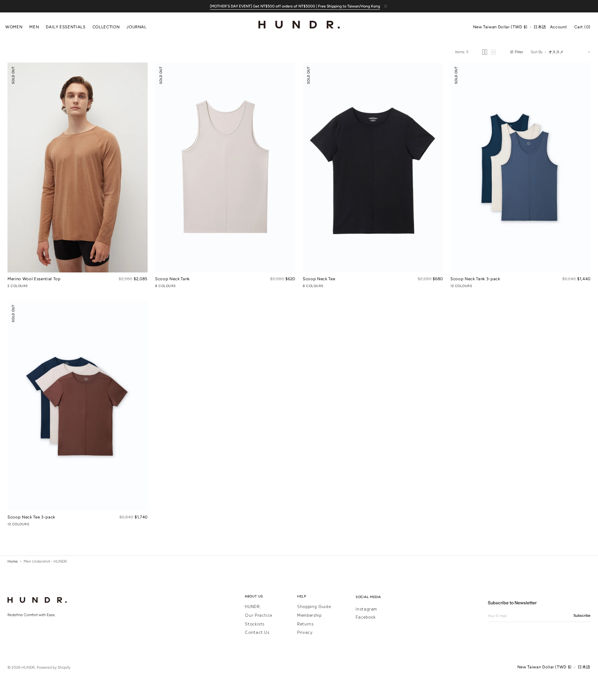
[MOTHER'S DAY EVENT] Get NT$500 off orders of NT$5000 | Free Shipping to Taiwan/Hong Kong (295, 6)
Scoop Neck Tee (319, 278)
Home (12, 561)
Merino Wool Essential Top (34, 278)
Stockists (254, 624)
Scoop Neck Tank (172, 278)
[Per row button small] (493, 52)
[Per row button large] (484, 52)
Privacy (305, 632)
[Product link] (77, 176)
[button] (500, 27)
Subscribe (582, 615)
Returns (305, 624)
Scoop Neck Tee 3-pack (31, 516)
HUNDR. (253, 606)
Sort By (537, 52)
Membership (309, 615)
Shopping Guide (314, 606)
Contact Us (257, 632)
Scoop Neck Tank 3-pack (475, 278)
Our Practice (258, 615)
